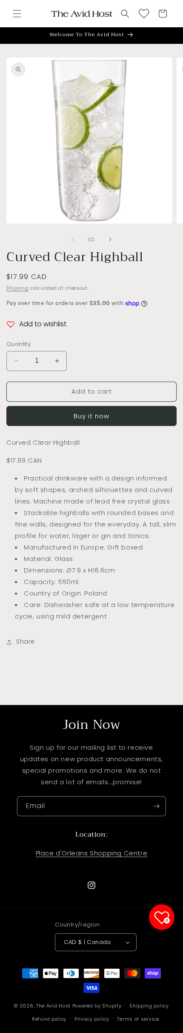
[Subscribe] (156, 806)
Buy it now (91, 415)
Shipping (17, 288)
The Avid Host (53, 1005)
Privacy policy (91, 1019)
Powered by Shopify (97, 1005)
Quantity (18, 344)
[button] (17, 13)
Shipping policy (149, 1005)
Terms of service (138, 1019)
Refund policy (49, 1019)
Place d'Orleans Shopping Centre (92, 853)
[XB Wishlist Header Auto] (143, 14)
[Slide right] (110, 239)
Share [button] (25, 641)
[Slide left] (72, 239)
